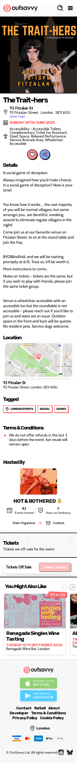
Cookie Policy (52, 718)
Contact (23, 708)
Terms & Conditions (48, 713)
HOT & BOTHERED (34, 501)
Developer (19, 713)
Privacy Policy (24, 718)
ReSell (40, 708)
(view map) (17, 116)
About (54, 708)
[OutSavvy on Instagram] (61, 752)
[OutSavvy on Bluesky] (70, 752)
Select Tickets (55, 567)
